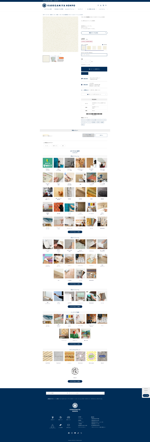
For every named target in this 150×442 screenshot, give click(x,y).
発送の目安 (85, 78)
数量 (82, 59)
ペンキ (75, 398)
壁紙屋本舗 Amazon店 (95, 420)
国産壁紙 (93, 122)
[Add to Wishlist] (84, 73)
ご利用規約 (80, 423)
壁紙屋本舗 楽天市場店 (95, 418)
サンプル (47, 14)
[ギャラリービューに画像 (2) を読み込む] (53, 58)
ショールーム (80, 418)
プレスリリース (80, 422)
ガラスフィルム (99, 398)
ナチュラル (83, 122)
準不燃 (98, 122)
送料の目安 (85, 84)
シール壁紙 (56, 398)
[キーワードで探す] (103, 393)
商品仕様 (146, 388)
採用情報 (79, 420)
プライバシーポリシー (82, 427)
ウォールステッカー (63, 398)
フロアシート (87, 398)
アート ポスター (71, 398)
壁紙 (57, 14)
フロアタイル (93, 398)
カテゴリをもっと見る (75, 231)
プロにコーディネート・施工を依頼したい (99, 427)
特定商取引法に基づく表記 (82, 425)
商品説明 (146, 390)
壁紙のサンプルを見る (93, 32)
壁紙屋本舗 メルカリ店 (95, 423)
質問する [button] (101, 135)
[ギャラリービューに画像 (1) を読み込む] (46, 58)
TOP (44, 14)
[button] (106, 5)
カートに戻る (146, 395)
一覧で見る (105, 44)
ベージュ (88, 122)
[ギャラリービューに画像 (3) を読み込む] (60, 58)
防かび (83, 124)
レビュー (146, 392)
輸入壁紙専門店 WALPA (96, 425)
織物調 (102, 122)
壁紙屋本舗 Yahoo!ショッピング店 (97, 422)
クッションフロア (81, 398)
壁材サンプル (52, 14)
